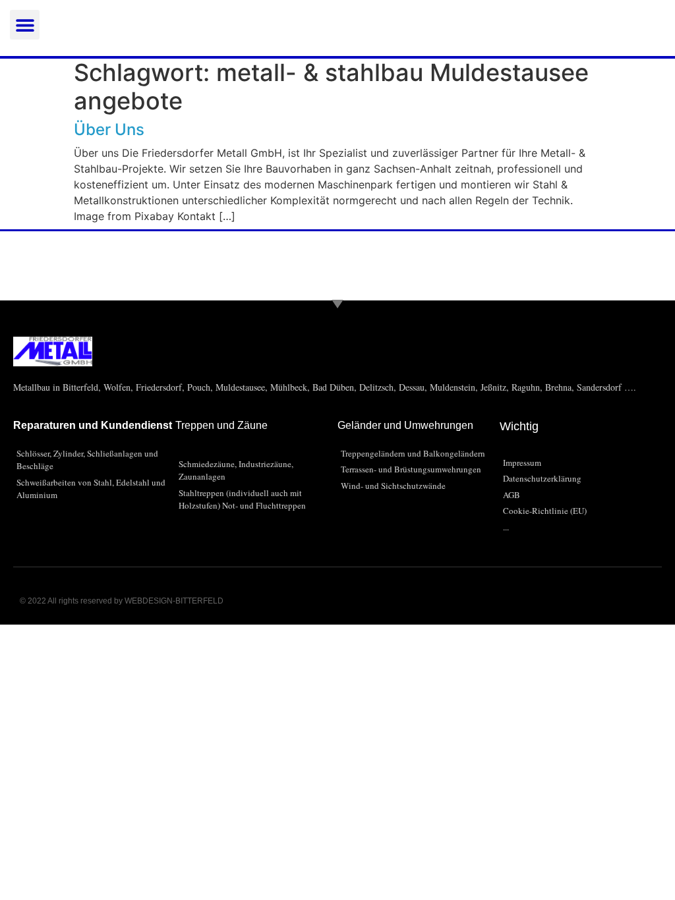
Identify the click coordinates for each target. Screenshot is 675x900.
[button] (25, 25)
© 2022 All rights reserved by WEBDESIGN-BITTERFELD (121, 600)
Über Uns (109, 129)
